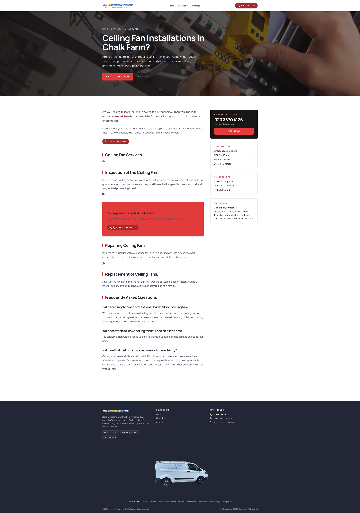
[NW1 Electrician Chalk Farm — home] (117, 6)
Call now (234, 131)
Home (171, 5)
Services (182, 5)
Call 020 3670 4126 (117, 76)
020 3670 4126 (248, 5)
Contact (196, 5)
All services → (144, 76)
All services (161, 418)
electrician (121, 116)
